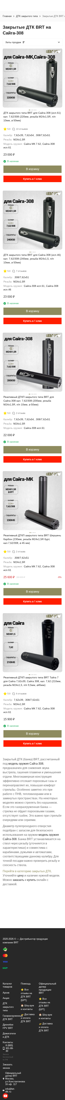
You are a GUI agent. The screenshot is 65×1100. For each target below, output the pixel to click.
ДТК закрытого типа (27, 16)
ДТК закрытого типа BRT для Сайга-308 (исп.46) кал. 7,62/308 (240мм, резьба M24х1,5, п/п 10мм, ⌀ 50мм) (32, 258)
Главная (7, 16)
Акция (6, 998)
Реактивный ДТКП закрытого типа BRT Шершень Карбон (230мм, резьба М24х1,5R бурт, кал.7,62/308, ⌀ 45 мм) (32, 539)
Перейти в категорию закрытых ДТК (27, 871)
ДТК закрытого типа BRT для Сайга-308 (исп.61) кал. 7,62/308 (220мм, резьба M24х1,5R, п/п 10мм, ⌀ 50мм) (32, 116)
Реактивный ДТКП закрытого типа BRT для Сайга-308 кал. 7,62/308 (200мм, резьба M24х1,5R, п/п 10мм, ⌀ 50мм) (28, 400)
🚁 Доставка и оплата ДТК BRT (27, 1018)
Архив (6, 992)
